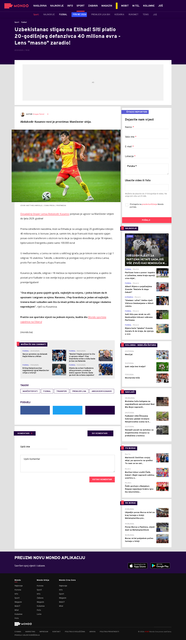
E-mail (129, 147)
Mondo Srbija (43, 580)
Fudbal (24, 22)
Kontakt (56, 632)
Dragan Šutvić (38, 114)
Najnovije (19, 586)
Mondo (18, 580)
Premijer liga (79, 391)
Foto (17, 618)
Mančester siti (30, 391)
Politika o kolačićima (75, 632)
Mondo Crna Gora (67, 580)
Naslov (129, 127)
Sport (17, 22)
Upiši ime (25, 446)
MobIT (17, 606)
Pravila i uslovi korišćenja (27, 635)
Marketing (30, 632)
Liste (39, 614)
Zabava (40, 598)
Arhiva (92, 632)
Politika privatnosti (109, 632)
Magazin (18, 602)
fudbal (47, 391)
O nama (18, 632)
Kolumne (18, 614)
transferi (61, 391)
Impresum (44, 632)
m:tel (147, 631)
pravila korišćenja (150, 204)
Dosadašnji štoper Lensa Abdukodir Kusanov (44, 213)
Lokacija (130, 156)
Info (16, 594)
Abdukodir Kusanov (102, 391)
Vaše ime (130, 137)
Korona (18, 590)
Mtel (17, 610)
